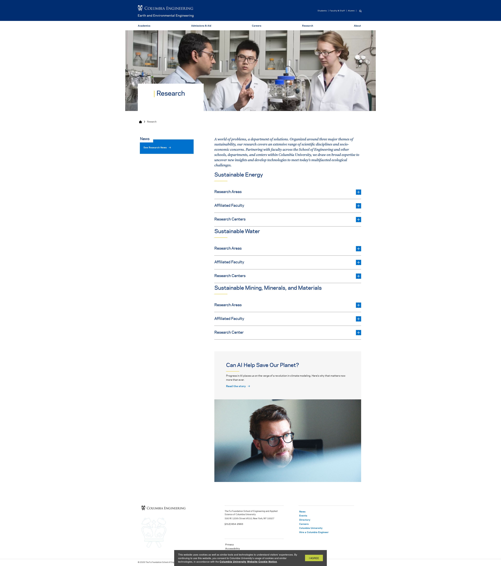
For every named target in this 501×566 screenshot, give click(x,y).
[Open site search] (360, 11)
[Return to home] (165, 12)
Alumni (351, 11)
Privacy (229, 545)
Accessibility (232, 549)
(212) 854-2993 (234, 524)
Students (322, 11)
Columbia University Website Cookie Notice (248, 561)
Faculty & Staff (337, 11)
